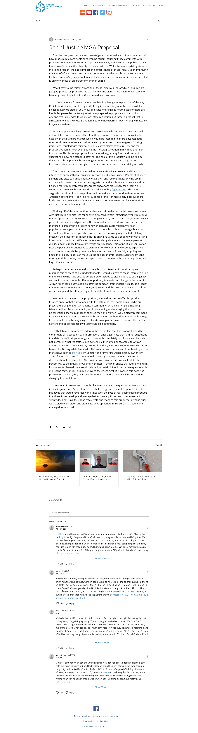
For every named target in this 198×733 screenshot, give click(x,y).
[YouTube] (89, 12)
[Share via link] (70, 427)
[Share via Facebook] (50, 427)
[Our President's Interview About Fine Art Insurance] (99, 461)
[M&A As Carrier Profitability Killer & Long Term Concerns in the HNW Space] (142, 461)
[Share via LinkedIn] (63, 427)
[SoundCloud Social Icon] (82, 12)
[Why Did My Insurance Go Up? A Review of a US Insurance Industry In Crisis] (55, 461)
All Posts (40, 21)
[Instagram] (109, 12)
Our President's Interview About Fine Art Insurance (97, 478)
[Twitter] (102, 12)
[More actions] (147, 39)
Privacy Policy (104, 721)
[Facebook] (95, 12)
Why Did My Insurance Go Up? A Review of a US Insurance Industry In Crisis (54, 478)
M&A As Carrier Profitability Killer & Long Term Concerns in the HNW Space (141, 478)
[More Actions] (147, 527)
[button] (159, 21)
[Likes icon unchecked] (57, 563)
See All (159, 445)
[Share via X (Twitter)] (57, 427)
